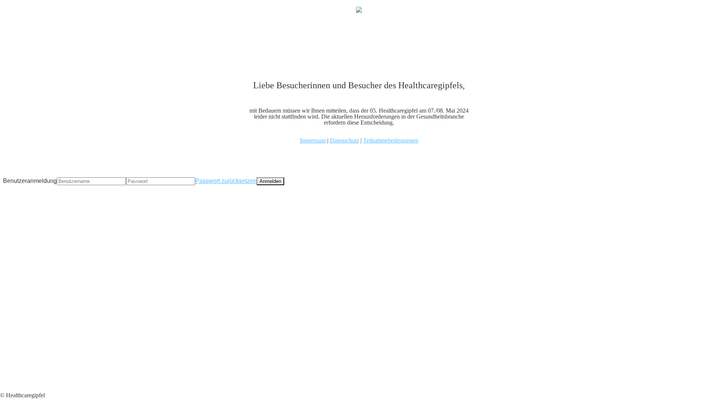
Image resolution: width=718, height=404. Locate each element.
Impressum (313, 140)
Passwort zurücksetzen (226, 181)
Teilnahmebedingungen (390, 140)
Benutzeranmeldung (30, 181)
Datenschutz (344, 140)
